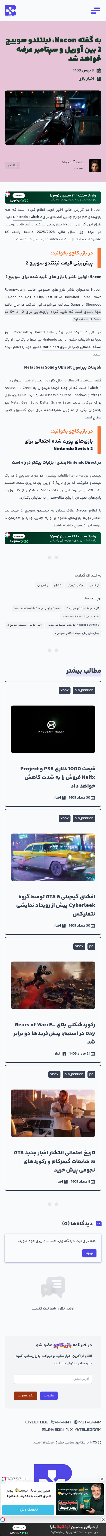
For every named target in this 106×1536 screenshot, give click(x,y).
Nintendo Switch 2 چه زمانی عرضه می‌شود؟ (73, 625)
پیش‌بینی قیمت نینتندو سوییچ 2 (59, 263)
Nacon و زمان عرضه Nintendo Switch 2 (37, 608)
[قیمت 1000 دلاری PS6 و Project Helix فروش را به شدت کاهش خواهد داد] (53, 743)
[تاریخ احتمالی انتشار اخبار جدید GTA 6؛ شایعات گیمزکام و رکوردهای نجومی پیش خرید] (53, 1127)
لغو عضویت (25, 1395)
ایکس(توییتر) (75, 585)
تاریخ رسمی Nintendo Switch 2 (81, 617)
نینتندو (12, 165)
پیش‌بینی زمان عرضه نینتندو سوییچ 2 (77, 633)
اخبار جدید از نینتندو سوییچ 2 (24, 625)
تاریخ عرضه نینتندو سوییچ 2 (82, 608)
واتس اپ (42, 585)
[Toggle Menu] (95, 10)
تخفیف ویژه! (28, 1510)
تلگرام (57, 585)
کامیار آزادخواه (73, 162)
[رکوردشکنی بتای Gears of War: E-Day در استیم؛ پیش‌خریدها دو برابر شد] (53, 999)
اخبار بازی (86, 79)
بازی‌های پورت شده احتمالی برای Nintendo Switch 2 (58, 445)
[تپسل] (7, 194)
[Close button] (102, 1479)
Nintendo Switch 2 (27, 217)
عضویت (49, 1395)
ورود (89, 1253)
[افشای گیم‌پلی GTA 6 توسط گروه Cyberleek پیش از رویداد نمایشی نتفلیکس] (53, 871)
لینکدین (94, 585)
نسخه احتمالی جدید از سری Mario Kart (71, 347)
